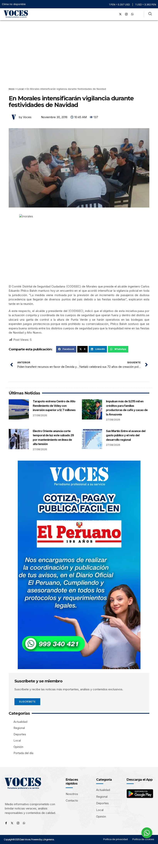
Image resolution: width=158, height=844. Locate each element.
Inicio (12, 88)
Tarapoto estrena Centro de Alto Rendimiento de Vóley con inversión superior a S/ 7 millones (54, 405)
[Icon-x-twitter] (12, 823)
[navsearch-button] (150, 14)
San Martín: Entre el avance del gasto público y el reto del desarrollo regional (125, 435)
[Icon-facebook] (6, 823)
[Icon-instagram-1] (126, 14)
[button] (109, 14)
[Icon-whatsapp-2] (132, 14)
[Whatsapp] (24, 823)
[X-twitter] (120, 14)
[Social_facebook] (114, 14)
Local (21, 88)
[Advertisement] (79, 49)
